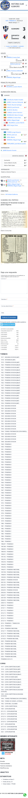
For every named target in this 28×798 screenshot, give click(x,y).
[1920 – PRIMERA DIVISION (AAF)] (14, 367)
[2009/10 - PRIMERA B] (14, 603)
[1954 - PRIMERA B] (14, 457)
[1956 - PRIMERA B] (14, 462)
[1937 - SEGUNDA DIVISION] (14, 411)
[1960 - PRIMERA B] (14, 472)
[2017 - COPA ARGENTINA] (14, 724)
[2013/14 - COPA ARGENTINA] (14, 716)
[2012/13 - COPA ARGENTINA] (14, 714)
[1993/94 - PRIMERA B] (14, 562)
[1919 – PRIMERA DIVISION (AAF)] (14, 362)
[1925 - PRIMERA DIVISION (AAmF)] (14, 380)
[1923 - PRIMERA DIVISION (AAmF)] (14, 375)
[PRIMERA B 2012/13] (14, 659)
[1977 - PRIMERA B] (14, 516)
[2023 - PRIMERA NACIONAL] (14, 649)
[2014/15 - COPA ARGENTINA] (14, 719)
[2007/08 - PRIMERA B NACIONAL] (14, 598)
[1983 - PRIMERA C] (14, 531)
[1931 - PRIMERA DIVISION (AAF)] (14, 395)
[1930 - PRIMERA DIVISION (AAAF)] (14, 393)
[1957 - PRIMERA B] (14, 464)
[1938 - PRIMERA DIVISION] (14, 413)
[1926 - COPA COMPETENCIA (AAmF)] (14, 684)
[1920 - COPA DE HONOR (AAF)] (14, 677)
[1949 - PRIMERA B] (14, 444)
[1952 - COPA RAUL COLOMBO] (14, 703)
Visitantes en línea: (8, 779)
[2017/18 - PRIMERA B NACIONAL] (14, 633)
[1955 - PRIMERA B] (14, 459)
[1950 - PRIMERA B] (14, 447)
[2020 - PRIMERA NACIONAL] (14, 641)
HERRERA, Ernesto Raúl (13, 57)
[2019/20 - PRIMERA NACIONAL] (14, 638)
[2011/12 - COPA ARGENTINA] (14, 711)
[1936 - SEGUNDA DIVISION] (14, 408)
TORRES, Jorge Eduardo (14, 132)
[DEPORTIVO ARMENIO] (14, 37)
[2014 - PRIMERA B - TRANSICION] (14, 623)
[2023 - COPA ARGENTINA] (14, 732)
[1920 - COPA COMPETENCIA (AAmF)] (14, 674)
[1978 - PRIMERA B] (14, 518)
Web (2, 313)
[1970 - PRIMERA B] (14, 498)
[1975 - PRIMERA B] (14, 511)
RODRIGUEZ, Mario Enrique (15, 115)
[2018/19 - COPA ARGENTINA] (14, 729)
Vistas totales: (7, 784)
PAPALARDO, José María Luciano (16, 143)
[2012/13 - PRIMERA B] (14, 613)
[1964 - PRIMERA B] (14, 482)
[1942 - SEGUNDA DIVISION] (14, 424)
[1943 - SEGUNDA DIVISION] (14, 426)
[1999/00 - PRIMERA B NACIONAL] (14, 577)
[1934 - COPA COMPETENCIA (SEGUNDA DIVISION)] (14, 691)
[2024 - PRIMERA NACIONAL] (14, 651)
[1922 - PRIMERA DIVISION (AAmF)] (14, 372)
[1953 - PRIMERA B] (14, 454)
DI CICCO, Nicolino (12, 110)
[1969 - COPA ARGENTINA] (14, 709)
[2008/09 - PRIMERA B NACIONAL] (14, 600)
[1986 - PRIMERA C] (14, 541)
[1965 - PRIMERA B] (14, 485)
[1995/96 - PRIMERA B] (14, 567)
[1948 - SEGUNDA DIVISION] (14, 441)
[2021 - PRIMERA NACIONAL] (14, 644)
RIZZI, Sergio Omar (12, 125)
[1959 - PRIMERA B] (14, 470)
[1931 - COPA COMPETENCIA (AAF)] (14, 687)
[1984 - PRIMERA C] (14, 536)
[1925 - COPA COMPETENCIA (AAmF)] (14, 682)
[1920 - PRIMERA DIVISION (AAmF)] (14, 365)
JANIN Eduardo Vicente (9, 150)
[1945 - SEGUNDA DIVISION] (14, 434)
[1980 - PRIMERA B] (14, 523)
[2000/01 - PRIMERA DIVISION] (14, 580)
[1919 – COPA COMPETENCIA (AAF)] (14, 672)
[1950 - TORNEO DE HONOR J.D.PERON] (14, 701)
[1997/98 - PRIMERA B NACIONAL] (14, 572)
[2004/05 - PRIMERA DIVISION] (14, 590)
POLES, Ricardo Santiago (14, 105)
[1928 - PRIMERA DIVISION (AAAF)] (14, 388)
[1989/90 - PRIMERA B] (14, 551)
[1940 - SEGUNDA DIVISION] (14, 418)
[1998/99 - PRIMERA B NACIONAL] (14, 574)
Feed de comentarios (6, 766)
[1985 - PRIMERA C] (14, 539)
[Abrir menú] (26, 5)
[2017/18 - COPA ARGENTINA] (14, 727)
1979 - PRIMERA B (10, 21)
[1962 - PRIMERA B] (14, 477)
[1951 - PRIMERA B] (14, 449)
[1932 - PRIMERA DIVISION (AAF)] (14, 398)
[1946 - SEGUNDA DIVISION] (14, 436)
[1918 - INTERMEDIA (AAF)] (14, 360)
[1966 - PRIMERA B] (14, 488)
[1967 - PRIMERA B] (14, 490)
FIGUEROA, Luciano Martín (14, 87)
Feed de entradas (5, 763)
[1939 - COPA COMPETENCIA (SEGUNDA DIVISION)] (14, 695)
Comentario (4, 278)
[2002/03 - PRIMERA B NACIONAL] (14, 585)
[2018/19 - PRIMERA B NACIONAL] (14, 636)
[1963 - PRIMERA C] (14, 480)
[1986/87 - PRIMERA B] (14, 544)
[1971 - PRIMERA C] (14, 500)
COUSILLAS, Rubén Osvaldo (15, 100)
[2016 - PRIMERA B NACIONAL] (14, 628)
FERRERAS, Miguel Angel (13, 77)
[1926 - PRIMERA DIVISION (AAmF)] (14, 383)
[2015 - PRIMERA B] (14, 626)
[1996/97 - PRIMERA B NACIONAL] (14, 569)
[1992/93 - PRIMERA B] (14, 559)
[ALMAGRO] (14, 28)
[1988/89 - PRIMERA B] (14, 549)
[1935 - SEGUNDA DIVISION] (14, 406)
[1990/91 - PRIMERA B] (14, 554)
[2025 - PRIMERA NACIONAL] (14, 654)
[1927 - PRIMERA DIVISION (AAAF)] (14, 385)
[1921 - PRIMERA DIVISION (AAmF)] (14, 370)
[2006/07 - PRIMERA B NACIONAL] (14, 595)
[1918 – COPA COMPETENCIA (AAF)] (14, 669)
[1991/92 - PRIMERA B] (14, 557)
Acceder (2, 761)
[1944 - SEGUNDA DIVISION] (14, 429)
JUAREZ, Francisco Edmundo (14, 71)
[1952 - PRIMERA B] (14, 452)
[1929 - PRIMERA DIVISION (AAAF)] (14, 390)
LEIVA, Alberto (11, 137)
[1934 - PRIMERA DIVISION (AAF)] (14, 403)
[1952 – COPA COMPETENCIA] (14, 706)
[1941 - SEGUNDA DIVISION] (14, 421)
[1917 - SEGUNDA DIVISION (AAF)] (14, 357)
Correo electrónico (7, 306)
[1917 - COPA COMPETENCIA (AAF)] (14, 667)
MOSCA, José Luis (15, 64)
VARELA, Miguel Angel (13, 120)
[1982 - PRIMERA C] (14, 528)
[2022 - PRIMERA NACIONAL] (14, 646)
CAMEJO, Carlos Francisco (14, 112)
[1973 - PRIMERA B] (14, 505)
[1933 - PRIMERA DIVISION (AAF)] (14, 401)
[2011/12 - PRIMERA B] (14, 610)
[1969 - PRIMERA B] (14, 495)
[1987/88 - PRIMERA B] (14, 546)
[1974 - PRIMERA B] (14, 508)
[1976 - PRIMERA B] (14, 513)
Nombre (4, 299)
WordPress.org (4, 768)
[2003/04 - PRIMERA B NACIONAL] (14, 587)
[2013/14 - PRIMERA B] (14, 621)
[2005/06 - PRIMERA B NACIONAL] (14, 592)
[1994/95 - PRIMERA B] (14, 564)
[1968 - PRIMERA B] (14, 493)
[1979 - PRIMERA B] (14, 521)
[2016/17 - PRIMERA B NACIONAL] (14, 631)
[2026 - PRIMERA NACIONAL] (14, 656)
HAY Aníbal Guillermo (11, 194)
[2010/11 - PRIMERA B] (14, 608)
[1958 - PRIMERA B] (14, 467)
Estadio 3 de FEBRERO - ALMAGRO (15, 46)
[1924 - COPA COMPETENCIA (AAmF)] (14, 679)
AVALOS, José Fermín (13, 107)
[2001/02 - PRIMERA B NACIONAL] (14, 582)
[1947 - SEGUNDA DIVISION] (14, 439)
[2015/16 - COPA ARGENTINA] (14, 721)
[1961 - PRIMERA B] (14, 475)
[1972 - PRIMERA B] (14, 503)
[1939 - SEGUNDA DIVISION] (14, 416)
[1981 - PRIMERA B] (14, 526)
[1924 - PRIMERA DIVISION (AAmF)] (14, 378)
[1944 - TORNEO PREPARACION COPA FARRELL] (14, 431)
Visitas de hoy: (7, 781)
